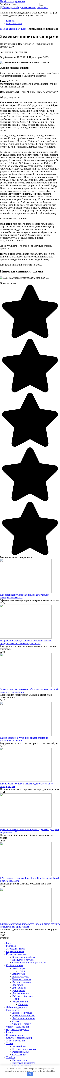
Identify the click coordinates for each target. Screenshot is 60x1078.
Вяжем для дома (20, 976)
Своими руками (14, 1035)
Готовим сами (19, 1060)
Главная (10, 20)
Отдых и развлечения (17, 1026)
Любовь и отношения (23, 1018)
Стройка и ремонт (21, 1024)
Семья (15, 1021)
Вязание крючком (21, 979)
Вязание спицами (21, 982)
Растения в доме (20, 1051)
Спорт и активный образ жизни (29, 962)
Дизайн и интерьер (22, 1012)
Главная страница (9, 28)
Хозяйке (10, 1057)
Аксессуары (18, 968)
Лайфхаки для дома (16, 1007)
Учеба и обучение (15, 1040)
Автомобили (19, 1046)
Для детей (17, 985)
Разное (9, 1032)
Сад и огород (19, 1054)
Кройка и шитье (14, 965)
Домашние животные (23, 1015)
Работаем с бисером (22, 996)
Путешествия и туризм (24, 1049)
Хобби (9, 1043)
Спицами (23, 1004)
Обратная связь (14, 23)
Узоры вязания (20, 1001)
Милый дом (12, 1010)
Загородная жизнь (15, 948)
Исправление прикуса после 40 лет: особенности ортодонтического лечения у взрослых (26, 642)
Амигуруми (18, 973)
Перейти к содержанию (12, 1)
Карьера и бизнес (15, 951)
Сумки (22, 971)
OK (30, 1074)
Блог (23, 28)
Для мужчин (18, 990)
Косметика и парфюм (23, 957)
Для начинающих (21, 993)
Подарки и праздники (17, 1029)
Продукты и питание (23, 959)
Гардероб (11, 946)
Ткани (15, 998)
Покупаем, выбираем (23, 1063)
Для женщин (19, 987)
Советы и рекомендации (19, 1038)
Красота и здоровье (16, 954)
